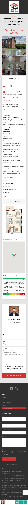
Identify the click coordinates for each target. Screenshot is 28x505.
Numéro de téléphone (7, 430)
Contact (5, 405)
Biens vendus (6, 402)
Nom (4, 327)
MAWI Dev (18, 464)
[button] (15, 257)
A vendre (5, 399)
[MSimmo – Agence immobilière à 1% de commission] (14, 12)
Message (5, 348)
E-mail (4, 334)
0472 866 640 (16, 323)
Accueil (14, 16)
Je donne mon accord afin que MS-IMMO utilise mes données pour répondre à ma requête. (14, 368)
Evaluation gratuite (7, 408)
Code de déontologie (7, 497)
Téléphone (5, 341)
